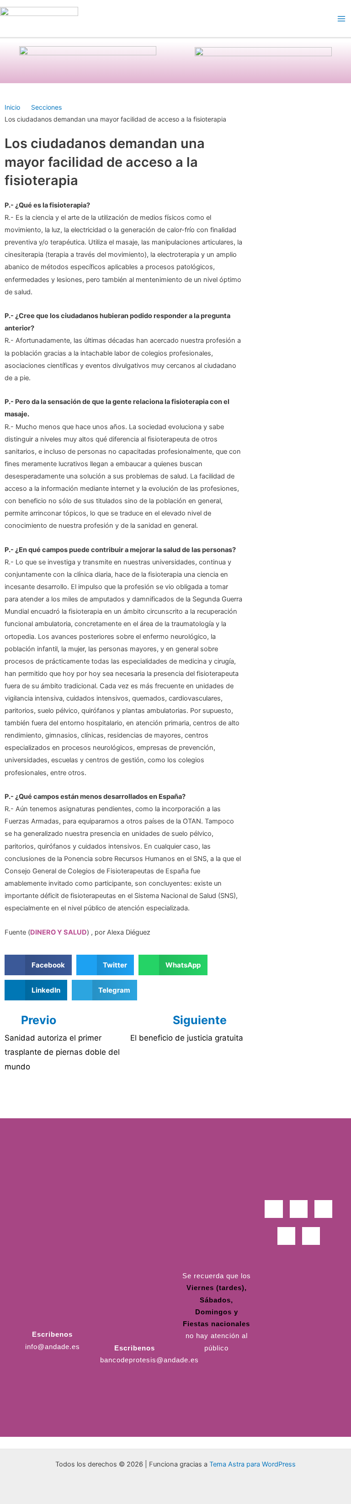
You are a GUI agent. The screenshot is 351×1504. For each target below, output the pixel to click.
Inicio (12, 107)
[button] (38, 965)
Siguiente (201, 1020)
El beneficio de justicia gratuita (186, 1037)
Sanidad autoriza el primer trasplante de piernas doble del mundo (62, 1052)
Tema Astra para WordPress (252, 1464)
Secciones (46, 107)
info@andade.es (52, 1346)
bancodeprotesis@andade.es (149, 1360)
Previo (38, 1020)
